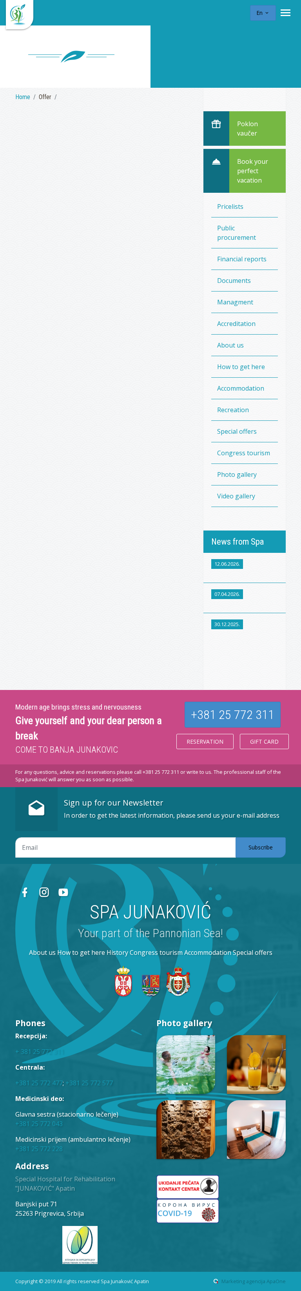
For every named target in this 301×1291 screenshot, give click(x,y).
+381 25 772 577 (89, 1083)
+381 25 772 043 (39, 1123)
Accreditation (236, 323)
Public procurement (236, 233)
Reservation (205, 741)
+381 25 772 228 (39, 1148)
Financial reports (242, 259)
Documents (234, 280)
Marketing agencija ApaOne (253, 1281)
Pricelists (230, 206)
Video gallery (236, 496)
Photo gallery (237, 474)
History (117, 952)
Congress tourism (243, 453)
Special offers (237, 431)
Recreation (233, 410)
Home (22, 97)
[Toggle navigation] (285, 12)
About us (230, 345)
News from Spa (237, 541)
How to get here (241, 366)
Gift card (264, 741)
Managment (235, 302)
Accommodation (240, 388)
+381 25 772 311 (232, 714)
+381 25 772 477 (39, 1083)
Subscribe (260, 847)
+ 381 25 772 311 (39, 1051)
